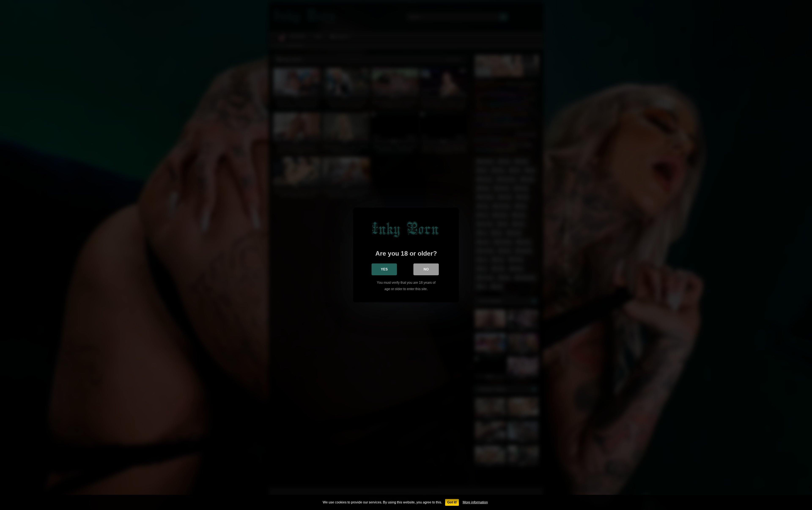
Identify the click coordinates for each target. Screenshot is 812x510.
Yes (384, 269)
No (426, 269)
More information (475, 502)
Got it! (452, 502)
